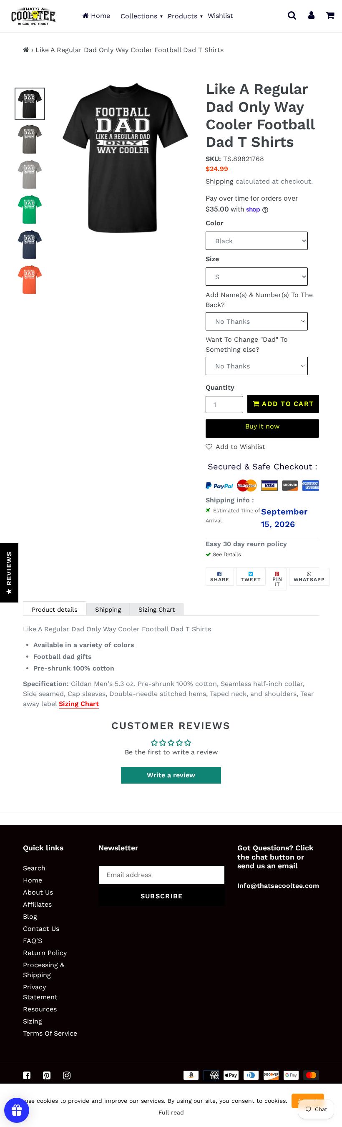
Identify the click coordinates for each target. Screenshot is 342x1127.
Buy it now (262, 426)
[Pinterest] (46, 1076)
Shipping (220, 181)
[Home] (26, 50)
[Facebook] (26, 1076)
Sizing (32, 1021)
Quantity (220, 387)
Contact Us (41, 929)
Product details (55, 609)
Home (99, 16)
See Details (227, 554)
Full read (171, 1112)
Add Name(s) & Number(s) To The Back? (259, 300)
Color (215, 223)
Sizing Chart (156, 609)
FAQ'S (32, 941)
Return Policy (45, 953)
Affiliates (37, 904)
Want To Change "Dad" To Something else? (247, 344)
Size (212, 259)
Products (182, 16)
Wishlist (220, 16)
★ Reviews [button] (9, 573)
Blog (30, 916)
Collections (139, 16)
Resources (40, 1009)
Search (34, 868)
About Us (38, 892)
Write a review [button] (171, 775)
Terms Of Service (50, 1033)
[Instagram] (66, 1076)
